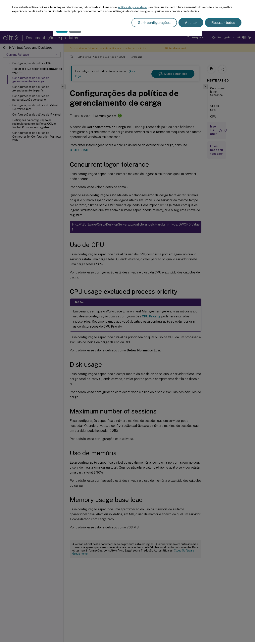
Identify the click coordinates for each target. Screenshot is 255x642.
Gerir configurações (154, 22)
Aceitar (191, 22)
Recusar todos (223, 22)
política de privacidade (132, 7)
